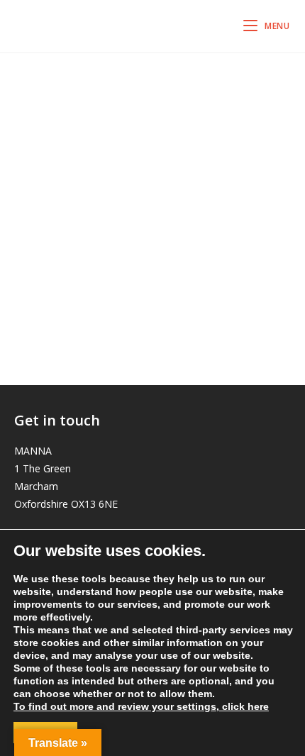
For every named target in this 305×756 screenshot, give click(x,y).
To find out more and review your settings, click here (141, 706)
